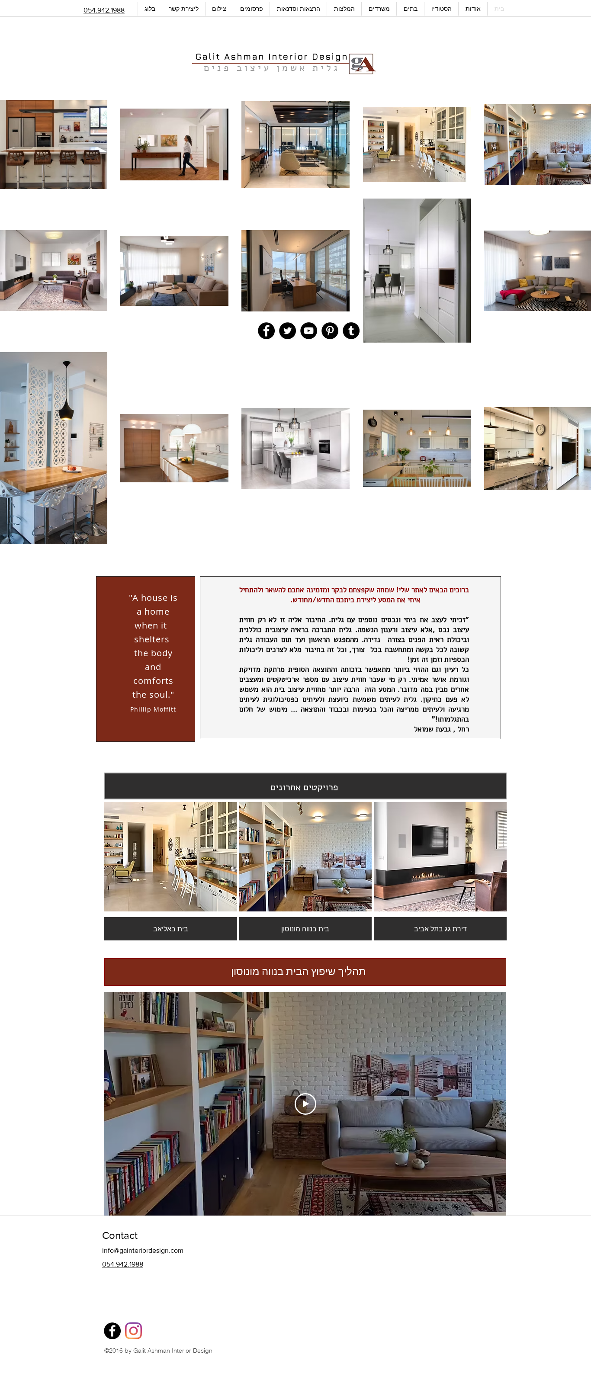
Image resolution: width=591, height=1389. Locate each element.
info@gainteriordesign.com (142, 1250)
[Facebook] (112, 1330)
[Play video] (305, 1104)
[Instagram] (133, 1330)
